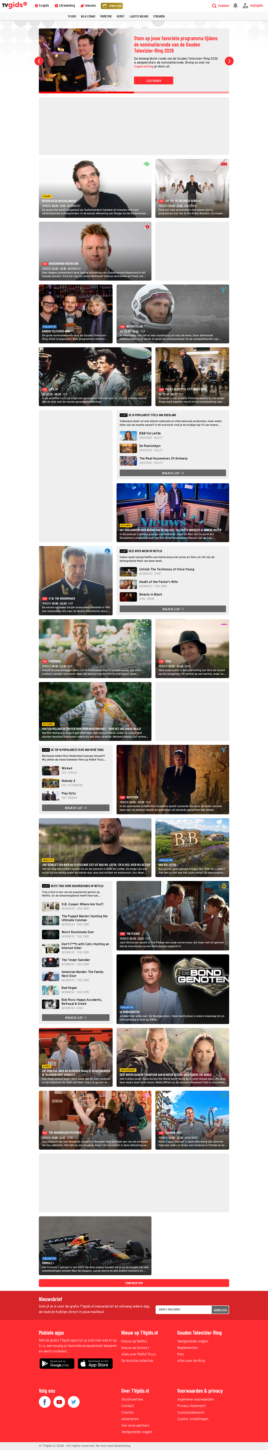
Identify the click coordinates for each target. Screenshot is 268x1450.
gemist (121, 16)
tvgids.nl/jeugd (207, 64)
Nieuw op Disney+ (135, 1348)
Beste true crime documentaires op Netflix (77, 886)
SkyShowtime (132, 1399)
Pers (180, 1354)
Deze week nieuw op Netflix (145, 551)
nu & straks (88, 16)
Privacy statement (191, 1406)
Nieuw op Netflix (134, 1341)
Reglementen (187, 1348)
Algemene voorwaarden (195, 1399)
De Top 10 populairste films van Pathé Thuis (77, 750)
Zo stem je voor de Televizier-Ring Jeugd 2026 (173, 44)
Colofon (127, 1413)
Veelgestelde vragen (192, 1341)
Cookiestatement (190, 1413)
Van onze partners (135, 1426)
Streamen (159, 16)
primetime (106, 16)
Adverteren (130, 1419)
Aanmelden (220, 1310)
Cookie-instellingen (193, 1419)
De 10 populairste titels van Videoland (152, 415)
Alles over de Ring (191, 1361)
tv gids (72, 16)
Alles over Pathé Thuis (138, 1354)
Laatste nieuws (138, 16)
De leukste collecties (137, 1361)
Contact (127, 1406)
